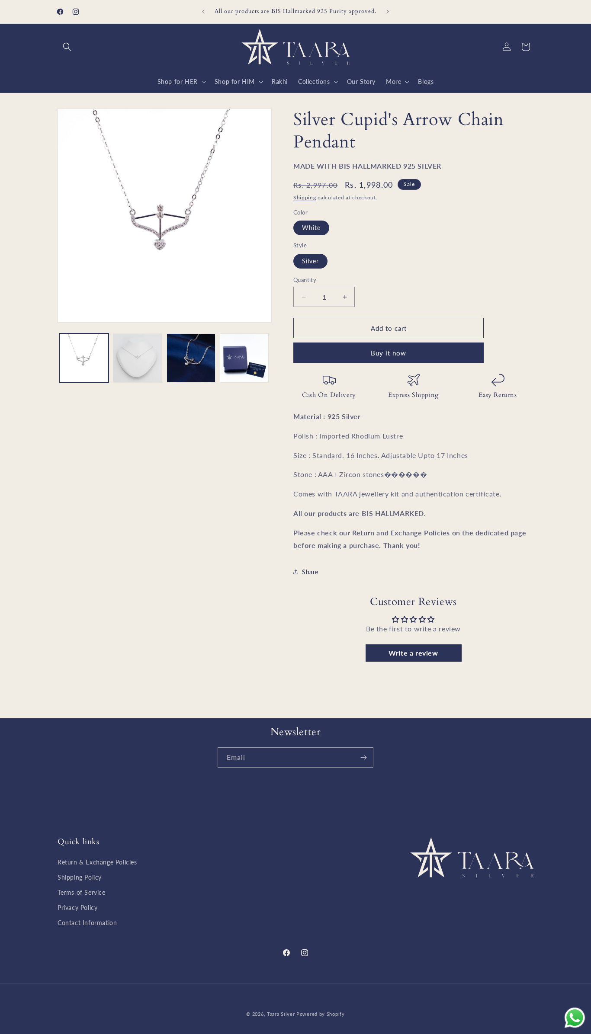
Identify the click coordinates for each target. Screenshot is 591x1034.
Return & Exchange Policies (97, 862)
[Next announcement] (387, 11)
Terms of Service (82, 892)
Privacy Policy (77, 907)
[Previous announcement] (203, 11)
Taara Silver (281, 1014)
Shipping (304, 197)
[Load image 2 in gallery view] (137, 357)
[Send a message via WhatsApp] (575, 1018)
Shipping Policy (80, 877)
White (311, 227)
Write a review (413, 653)
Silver (310, 261)
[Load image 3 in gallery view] (191, 357)
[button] (67, 46)
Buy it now (388, 353)
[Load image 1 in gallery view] (84, 357)
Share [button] (310, 572)
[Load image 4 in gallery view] (244, 357)
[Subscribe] (363, 757)
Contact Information (87, 922)
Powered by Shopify (320, 1014)
